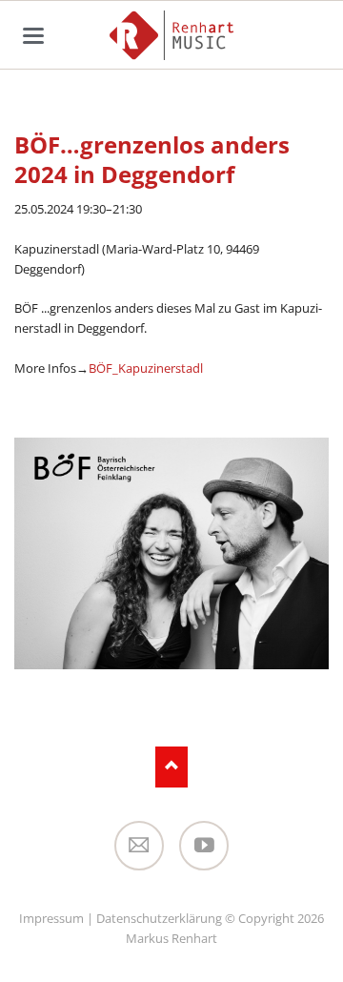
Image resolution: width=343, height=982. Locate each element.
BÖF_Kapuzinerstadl (146, 368)
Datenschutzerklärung (159, 918)
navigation (33, 35)
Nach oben (172, 767)
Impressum (51, 918)
